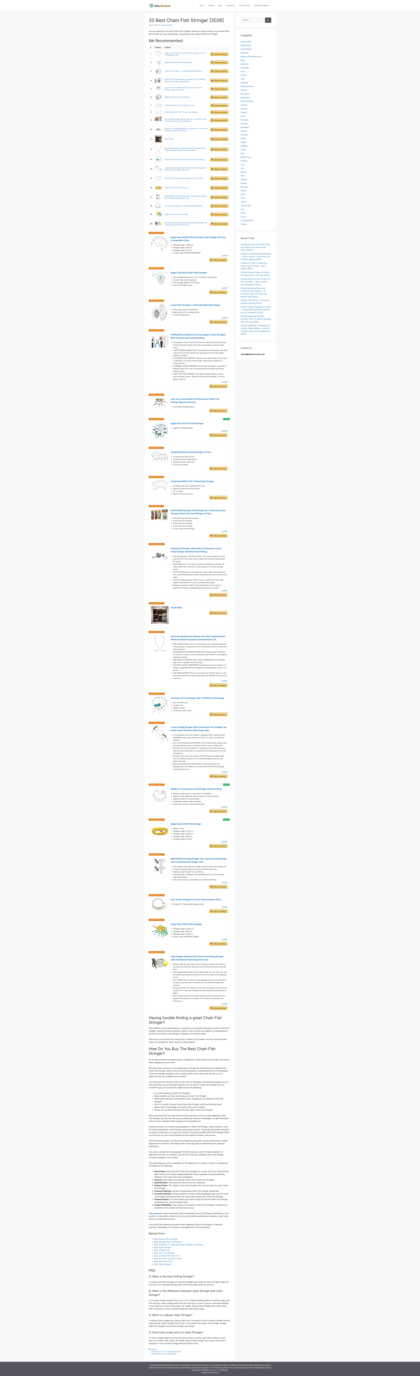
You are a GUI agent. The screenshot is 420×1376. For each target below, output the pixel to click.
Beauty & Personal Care (251, 56)
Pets (243, 176)
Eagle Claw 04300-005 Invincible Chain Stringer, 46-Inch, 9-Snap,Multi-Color (198, 239)
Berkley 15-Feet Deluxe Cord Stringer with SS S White (184, 178)
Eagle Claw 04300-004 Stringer (176, 188)
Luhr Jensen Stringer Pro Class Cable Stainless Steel (183, 206)
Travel (243, 217)
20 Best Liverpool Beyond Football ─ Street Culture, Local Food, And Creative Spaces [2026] (256, 256)
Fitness (244, 112)
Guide (243, 138)
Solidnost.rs (214, 1373)
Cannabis (245, 68)
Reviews (154, 1349)
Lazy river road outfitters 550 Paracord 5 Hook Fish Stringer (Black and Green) (195, 400)
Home (202, 5)
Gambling (245, 127)
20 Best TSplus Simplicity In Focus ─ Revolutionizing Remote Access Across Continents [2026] (256, 310)
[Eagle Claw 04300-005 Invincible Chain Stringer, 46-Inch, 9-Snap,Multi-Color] (158, 54)
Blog (220, 5)
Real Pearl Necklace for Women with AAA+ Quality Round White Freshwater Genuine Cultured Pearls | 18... (198, 638)
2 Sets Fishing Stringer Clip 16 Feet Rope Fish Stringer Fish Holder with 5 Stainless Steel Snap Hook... (199, 728)
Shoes (243, 191)
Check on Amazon (220, 54)
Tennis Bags (246, 205)
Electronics (245, 97)
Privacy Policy (244, 5)
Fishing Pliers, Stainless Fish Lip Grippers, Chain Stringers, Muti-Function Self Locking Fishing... (198, 336)
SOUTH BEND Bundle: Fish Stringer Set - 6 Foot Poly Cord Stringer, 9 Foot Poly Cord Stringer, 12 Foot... (198, 512)
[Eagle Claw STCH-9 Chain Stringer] (158, 97)
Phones (244, 179)
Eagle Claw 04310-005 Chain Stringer (178, 62)
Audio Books (246, 49)
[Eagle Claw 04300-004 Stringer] (158, 187)
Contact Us (230, 5)
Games (244, 131)
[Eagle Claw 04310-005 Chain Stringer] (158, 62)
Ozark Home (169, 139)
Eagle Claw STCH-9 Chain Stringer (177, 97)
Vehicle (244, 224)
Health (243, 142)
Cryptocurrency (247, 86)
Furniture (244, 120)
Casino (244, 75)
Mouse (244, 172)
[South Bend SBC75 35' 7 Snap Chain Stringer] (158, 112)
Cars (243, 71)
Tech (243, 198)
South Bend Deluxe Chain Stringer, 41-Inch (180, 105)
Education (245, 94)
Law (242, 164)
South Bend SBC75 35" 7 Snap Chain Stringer (181, 112)
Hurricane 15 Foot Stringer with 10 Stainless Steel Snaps (185, 159)
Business (244, 64)
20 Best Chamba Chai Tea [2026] (163, 1354)
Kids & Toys (246, 157)
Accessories (246, 42)
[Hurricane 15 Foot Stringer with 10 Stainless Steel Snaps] (158, 159)
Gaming (244, 135)
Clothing (244, 83)
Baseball (244, 53)
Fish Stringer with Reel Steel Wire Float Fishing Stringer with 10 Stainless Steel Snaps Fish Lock (197, 958)
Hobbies (244, 146)
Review (211, 5)
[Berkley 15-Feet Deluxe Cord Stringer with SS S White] (158, 178)
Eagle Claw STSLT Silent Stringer (176, 214)
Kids (243, 153)
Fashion (244, 105)
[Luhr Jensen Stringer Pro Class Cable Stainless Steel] (158, 206)
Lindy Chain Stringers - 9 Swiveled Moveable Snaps (183, 71)
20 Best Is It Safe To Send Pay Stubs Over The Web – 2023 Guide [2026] (254, 266)
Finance (244, 109)
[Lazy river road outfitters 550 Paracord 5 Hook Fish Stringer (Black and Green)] (158, 88)
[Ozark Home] (158, 139)
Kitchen (244, 161)
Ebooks (244, 90)
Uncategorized (247, 220)
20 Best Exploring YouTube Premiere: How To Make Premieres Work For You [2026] (256, 319)
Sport (243, 194)
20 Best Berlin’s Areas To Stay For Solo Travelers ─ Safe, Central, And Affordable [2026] (255, 282)
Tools (243, 213)
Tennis (243, 202)
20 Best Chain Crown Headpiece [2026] (166, 1352)
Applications (246, 45)
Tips (242, 209)
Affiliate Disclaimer (262, 5)
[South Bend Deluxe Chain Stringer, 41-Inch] (158, 105)
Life (242, 168)
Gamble (244, 124)
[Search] (268, 20)
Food (243, 116)
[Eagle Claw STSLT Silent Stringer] (158, 214)
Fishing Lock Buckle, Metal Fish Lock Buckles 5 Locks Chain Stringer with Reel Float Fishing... (196, 550)
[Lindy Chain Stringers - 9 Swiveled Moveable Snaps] (158, 71)
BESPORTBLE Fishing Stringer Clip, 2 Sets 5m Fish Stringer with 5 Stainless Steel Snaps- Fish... (199, 860)
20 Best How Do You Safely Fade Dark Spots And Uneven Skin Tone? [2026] (255, 247)
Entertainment (247, 101)
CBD (242, 79)
